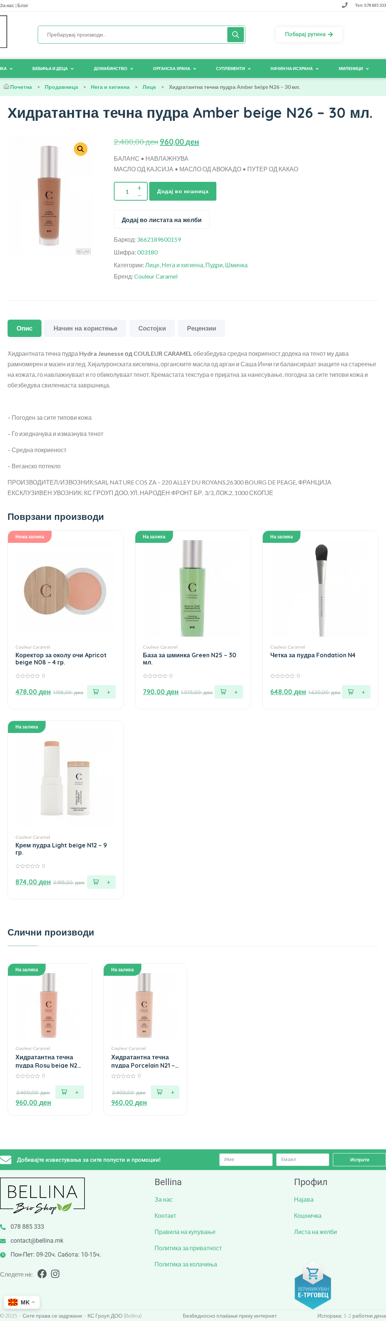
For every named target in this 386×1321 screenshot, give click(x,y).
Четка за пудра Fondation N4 (312, 655)
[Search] (235, 34)
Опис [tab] (24, 328)
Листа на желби (315, 1231)
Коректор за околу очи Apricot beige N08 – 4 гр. (61, 659)
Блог (22, 5)
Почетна (21, 87)
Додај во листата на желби (162, 220)
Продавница (61, 87)
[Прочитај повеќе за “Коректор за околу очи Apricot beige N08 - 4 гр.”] (101, 692)
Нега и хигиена (110, 87)
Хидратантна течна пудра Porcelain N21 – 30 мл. (143, 1061)
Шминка (236, 264)
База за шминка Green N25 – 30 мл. (189, 659)
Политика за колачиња (186, 1264)
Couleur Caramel (156, 276)
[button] (228, 692)
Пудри (214, 264)
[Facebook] (42, 1273)
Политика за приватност (188, 1247)
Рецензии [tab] (201, 328)
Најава (304, 1199)
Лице (149, 87)
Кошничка (308, 1215)
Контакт (165, 1215)
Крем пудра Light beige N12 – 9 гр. (61, 849)
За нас (7, 5)
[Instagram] (55, 1273)
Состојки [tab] (152, 328)
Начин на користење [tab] (85, 328)
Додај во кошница (182, 191)
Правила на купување (185, 1231)
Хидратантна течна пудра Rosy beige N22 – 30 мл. (48, 1061)
